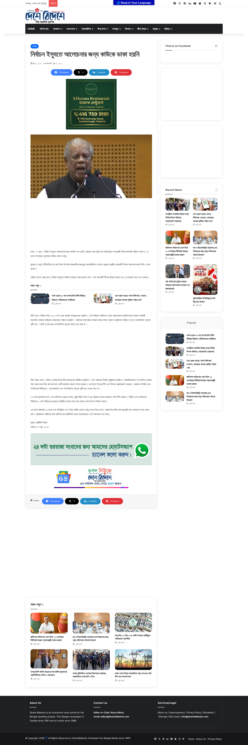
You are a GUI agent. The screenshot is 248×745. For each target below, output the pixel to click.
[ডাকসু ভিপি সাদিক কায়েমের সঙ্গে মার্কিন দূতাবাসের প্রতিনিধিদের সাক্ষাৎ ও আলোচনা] (49, 658)
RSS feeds (174, 716)
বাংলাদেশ (56, 28)
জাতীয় (34, 46)
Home (31, 28)
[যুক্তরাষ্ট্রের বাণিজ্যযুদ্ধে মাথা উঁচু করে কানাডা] (205, 279)
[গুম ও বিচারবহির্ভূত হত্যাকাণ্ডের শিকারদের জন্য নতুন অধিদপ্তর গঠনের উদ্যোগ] (91, 623)
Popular (191, 322)
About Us (201, 739)
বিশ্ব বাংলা (102, 28)
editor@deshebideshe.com (114, 716)
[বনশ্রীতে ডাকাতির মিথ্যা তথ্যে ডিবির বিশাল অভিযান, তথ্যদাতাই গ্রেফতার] (178, 204)
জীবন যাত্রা (141, 28)
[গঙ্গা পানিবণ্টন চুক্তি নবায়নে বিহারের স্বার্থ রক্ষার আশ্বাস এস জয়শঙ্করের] (178, 271)
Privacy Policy (194, 712)
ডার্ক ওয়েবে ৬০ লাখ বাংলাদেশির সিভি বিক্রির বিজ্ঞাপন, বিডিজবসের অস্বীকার (85, 3)
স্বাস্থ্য (155, 28)
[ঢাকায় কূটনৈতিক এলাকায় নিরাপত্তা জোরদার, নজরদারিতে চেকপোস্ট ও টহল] (91, 659)
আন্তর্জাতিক (86, 28)
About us (162, 712)
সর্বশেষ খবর (44, 28)
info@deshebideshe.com (195, 716)
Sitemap (162, 716)
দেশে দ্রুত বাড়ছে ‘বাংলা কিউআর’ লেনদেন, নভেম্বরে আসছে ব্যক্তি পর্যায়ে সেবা (203, 217)
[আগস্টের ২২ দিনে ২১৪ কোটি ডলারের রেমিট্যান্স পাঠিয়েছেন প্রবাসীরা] (133, 622)
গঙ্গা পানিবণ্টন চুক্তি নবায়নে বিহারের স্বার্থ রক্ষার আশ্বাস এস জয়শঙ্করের (178, 285)
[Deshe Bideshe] (45, 16)
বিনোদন (128, 28)
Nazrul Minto (117, 712)
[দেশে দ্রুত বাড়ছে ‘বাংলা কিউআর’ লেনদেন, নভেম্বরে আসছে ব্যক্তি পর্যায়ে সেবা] (103, 298)
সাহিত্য (167, 28)
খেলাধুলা (115, 28)
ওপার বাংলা (70, 28)
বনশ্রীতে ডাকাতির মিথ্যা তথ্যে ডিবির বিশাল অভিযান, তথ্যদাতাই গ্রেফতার (177, 217)
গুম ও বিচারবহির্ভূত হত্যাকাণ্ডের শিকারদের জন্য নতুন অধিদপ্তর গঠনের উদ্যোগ (205, 251)
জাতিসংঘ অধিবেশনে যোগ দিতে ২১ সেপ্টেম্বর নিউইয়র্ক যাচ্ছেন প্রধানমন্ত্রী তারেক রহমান (177, 251)
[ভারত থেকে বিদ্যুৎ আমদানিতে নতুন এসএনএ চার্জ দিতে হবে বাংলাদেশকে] (133, 659)
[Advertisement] (91, 226)
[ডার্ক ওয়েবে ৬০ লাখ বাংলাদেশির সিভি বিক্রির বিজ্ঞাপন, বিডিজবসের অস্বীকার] (40, 298)
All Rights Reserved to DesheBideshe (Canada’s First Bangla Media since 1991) (89, 738)
